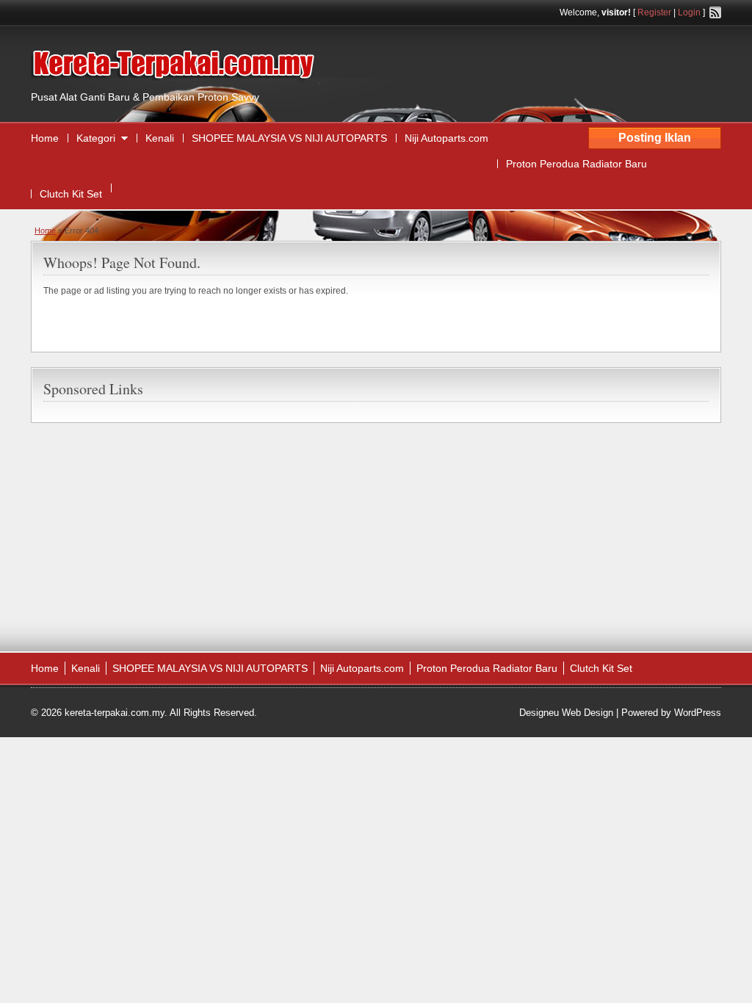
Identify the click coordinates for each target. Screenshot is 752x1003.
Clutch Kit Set (71, 194)
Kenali (159, 138)
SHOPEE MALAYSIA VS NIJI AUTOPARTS (289, 138)
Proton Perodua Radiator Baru (576, 164)
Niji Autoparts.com (446, 138)
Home (45, 138)
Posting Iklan (654, 137)
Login (689, 12)
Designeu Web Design (566, 712)
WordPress (697, 712)
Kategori (95, 138)
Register (654, 12)
